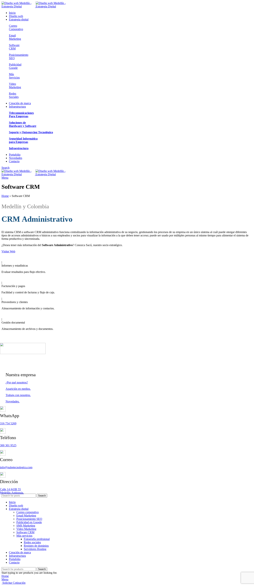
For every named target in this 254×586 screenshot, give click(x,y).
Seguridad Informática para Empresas (23, 140)
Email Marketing (15, 37)
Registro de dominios (36, 545)
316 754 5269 (8, 423)
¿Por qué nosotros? (17, 382)
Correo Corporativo (16, 27)
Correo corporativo (27, 512)
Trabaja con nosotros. (18, 395)
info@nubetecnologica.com (16, 467)
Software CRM (14, 47)
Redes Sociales (14, 95)
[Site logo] (18, 6)
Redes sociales (32, 542)
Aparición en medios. (18, 388)
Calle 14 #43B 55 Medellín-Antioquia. (12, 491)
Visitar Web (8, 251)
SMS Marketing (25, 525)
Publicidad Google (15, 66)
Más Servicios (14, 76)
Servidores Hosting (35, 549)
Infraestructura (18, 148)
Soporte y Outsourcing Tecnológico (31, 132)
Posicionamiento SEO (29, 518)
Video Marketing (15, 85)
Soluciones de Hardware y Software (22, 124)
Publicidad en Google (29, 522)
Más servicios (24, 535)
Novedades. (13, 401)
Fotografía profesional (37, 539)
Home (5, 196)
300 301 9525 (8, 445)
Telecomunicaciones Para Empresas (21, 114)
